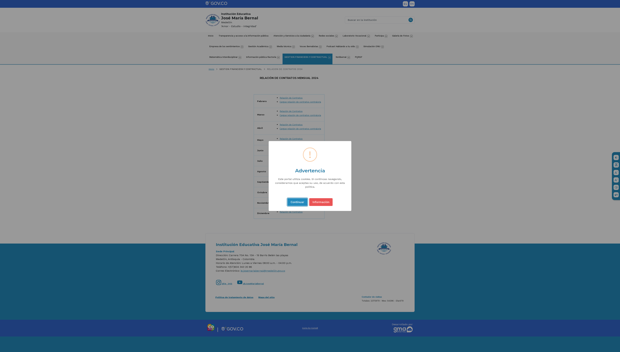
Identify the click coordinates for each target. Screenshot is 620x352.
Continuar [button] (297, 202)
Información (320, 202)
